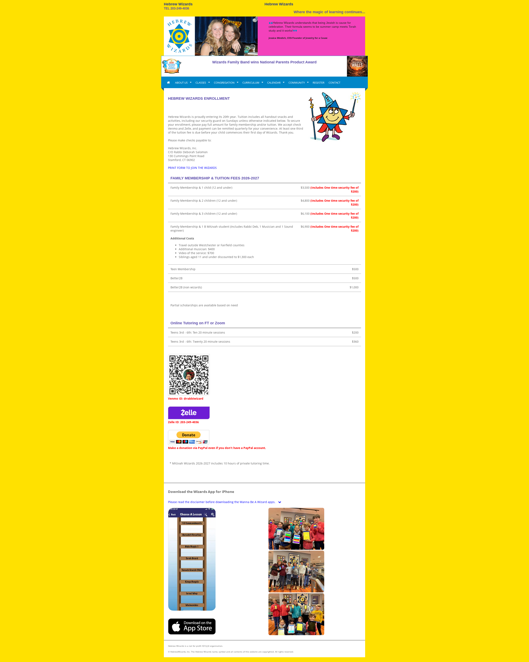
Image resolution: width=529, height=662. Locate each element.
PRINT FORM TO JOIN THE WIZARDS (192, 168)
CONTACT (334, 82)
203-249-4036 (179, 8)
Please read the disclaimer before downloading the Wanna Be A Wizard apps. (222, 502)
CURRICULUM (251, 82)
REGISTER (318, 82)
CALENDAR (274, 82)
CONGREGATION (224, 82)
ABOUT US (181, 82)
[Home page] (168, 82)
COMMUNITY (296, 82)
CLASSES (201, 82)
